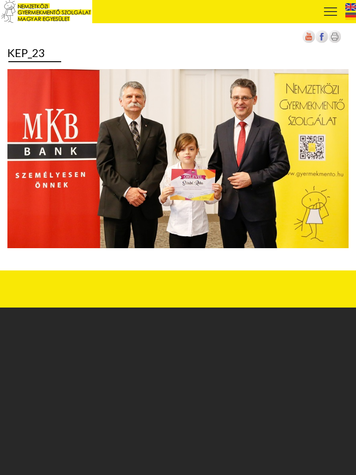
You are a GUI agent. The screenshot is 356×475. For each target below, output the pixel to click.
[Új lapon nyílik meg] (321, 41)
